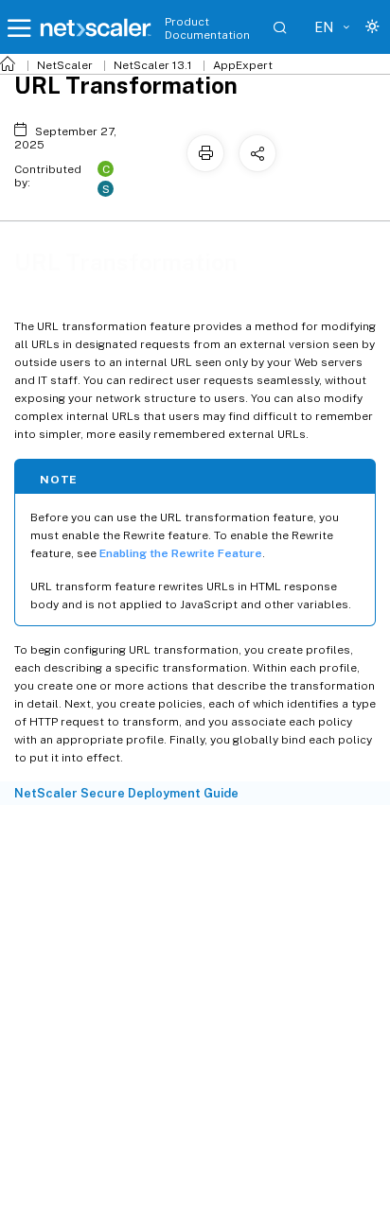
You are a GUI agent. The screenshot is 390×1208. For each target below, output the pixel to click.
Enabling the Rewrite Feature (180, 553)
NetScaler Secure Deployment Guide (126, 793)
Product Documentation (207, 28)
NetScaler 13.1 (153, 65)
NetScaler (65, 65)
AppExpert (243, 65)
